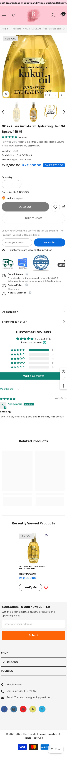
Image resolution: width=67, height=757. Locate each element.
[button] (55, 95)
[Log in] (53, 15)
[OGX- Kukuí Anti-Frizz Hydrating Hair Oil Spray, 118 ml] (33, 548)
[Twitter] (42, 709)
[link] (55, 207)
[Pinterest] (23, 709)
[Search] (14, 15)
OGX (15, 151)
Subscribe (49, 242)
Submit (33, 635)
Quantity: (7, 177)
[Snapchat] (32, 709)
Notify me (30, 587)
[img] (7, 398)
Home (5, 28)
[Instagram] (13, 709)
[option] (33, 66)
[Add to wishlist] (46, 587)
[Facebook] (4, 709)
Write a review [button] (33, 376)
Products (16, 28)
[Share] (62, 207)
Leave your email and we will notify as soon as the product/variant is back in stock (33, 232)
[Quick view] (46, 535)
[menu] (4, 15)
